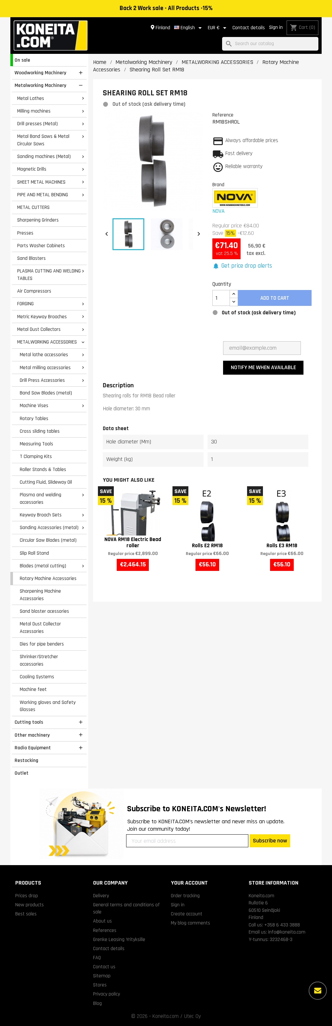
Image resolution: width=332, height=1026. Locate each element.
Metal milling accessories (45, 367)
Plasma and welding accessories (40, 498)
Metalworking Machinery (40, 85)
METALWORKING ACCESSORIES (47, 342)
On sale (22, 60)
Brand (218, 184)
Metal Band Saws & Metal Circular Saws (43, 140)
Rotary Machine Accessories (48, 578)
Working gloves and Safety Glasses (48, 706)
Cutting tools (29, 722)
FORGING (25, 303)
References (104, 930)
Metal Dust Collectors (39, 329)
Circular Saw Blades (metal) (48, 540)
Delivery (101, 895)
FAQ (97, 957)
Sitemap (102, 975)
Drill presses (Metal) (37, 123)
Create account (186, 914)
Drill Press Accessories (42, 380)
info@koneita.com (286, 932)
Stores (100, 985)
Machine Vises (34, 405)
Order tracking (185, 895)
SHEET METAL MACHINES (41, 182)
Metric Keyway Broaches (42, 316)
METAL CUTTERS (33, 207)
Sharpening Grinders (38, 220)
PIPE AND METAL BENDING (42, 194)
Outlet (22, 773)
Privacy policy (106, 994)
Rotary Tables (34, 418)
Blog (97, 1003)
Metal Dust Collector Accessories (40, 627)
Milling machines (34, 111)
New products (29, 904)
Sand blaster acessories (44, 611)
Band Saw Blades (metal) (46, 393)
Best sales (26, 914)
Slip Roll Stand (34, 553)
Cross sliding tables (40, 431)
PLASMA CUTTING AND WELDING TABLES (49, 275)
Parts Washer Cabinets (41, 245)
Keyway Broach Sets (41, 515)
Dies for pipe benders (42, 644)
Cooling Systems (37, 676)
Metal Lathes (30, 98)
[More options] (318, 991)
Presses (25, 233)
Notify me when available (263, 367)
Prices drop (26, 895)
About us (102, 921)
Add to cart (274, 298)
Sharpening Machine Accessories (40, 595)
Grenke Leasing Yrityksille (119, 939)
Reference (222, 115)
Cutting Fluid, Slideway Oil (46, 482)
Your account (189, 883)
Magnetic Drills (31, 169)
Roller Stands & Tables (43, 469)
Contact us (104, 966)
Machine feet (33, 689)
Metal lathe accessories (44, 354)
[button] (242, 266)
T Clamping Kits (36, 456)
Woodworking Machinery (40, 72)
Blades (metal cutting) (43, 565)
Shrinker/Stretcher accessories (39, 660)
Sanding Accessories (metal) (49, 527)
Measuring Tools (36, 444)
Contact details (248, 27)
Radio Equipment (33, 747)
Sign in (276, 27)
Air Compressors (34, 291)
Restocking (26, 760)
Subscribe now (270, 840)
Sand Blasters (31, 258)
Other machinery (32, 735)
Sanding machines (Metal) (44, 156)
